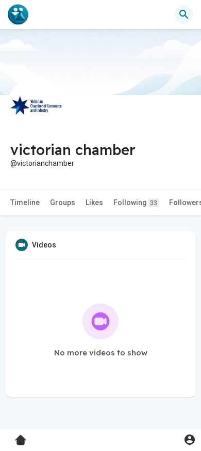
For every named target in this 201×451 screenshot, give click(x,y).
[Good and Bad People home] (18, 14)
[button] (189, 439)
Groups (62, 202)
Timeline (25, 202)
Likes (94, 202)
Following (135, 202)
